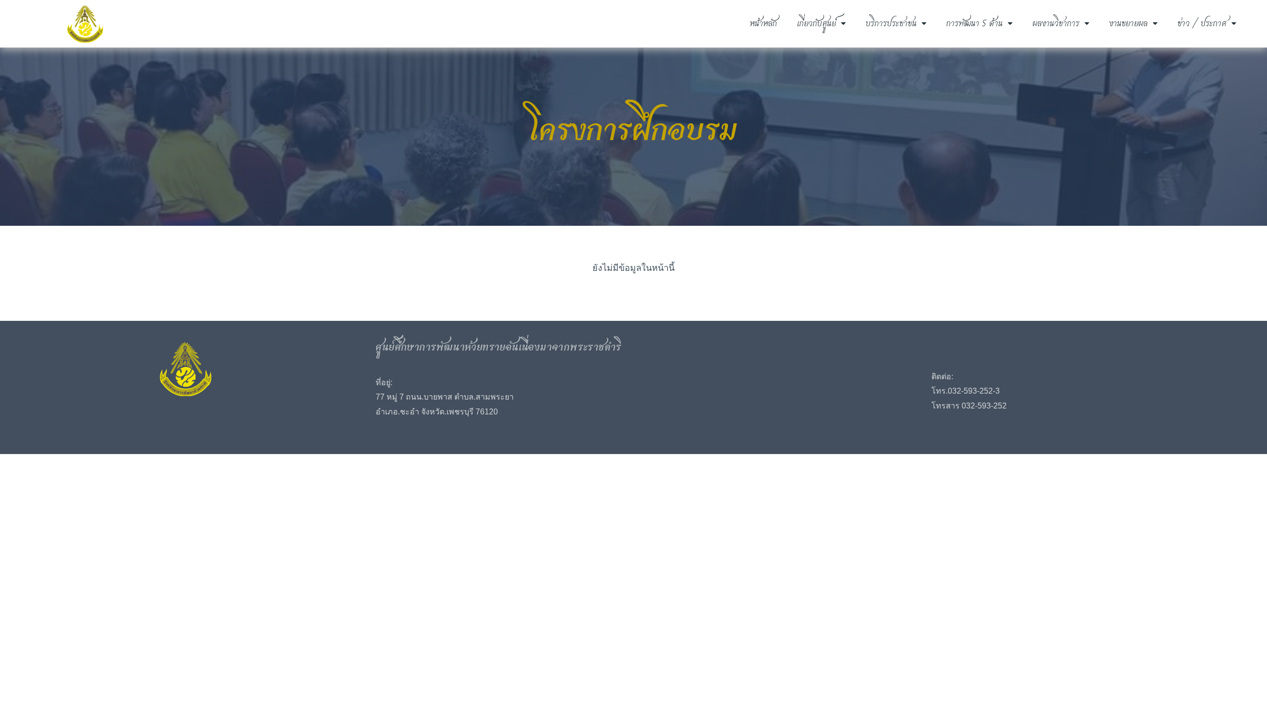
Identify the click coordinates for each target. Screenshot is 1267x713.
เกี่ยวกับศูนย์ (816, 23)
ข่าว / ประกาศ (1201, 23)
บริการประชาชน (891, 23)
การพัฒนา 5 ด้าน (974, 23)
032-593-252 (970, 391)
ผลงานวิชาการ (1055, 23)
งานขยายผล (1128, 23)
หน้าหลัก (763, 23)
